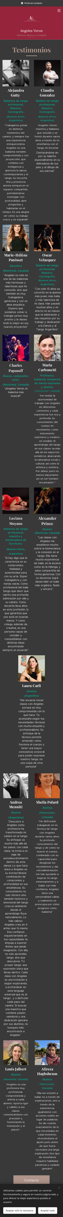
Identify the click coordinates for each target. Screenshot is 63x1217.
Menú (59, 10)
